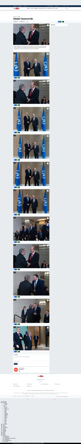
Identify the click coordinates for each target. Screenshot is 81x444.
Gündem (28, 8)
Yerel (5, 418)
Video (4, 425)
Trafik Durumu (6, 437)
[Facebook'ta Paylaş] (58, 21)
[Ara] (66, 8)
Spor (46, 8)
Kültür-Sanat (49, 8)
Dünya (43, 8)
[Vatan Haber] (16, 369)
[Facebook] (39, 381)
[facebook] (27, 399)
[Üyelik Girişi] (67, 6)
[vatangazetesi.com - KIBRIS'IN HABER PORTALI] (16, 8)
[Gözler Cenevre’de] (31, 34)
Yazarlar (4, 426)
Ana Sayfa (4, 401)
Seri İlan (4, 428)
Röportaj (5, 417)
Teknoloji (6, 413)
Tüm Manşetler (6, 439)
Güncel (19, 16)
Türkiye (40, 8)
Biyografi (4, 430)
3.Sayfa (32, 8)
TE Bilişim (61, 396)
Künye (56, 8)
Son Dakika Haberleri (7, 440)
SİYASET (5, 415)
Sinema (5, 416)
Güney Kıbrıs (36, 8)
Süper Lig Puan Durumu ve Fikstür (9, 438)
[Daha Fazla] (63, 21)
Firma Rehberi (5, 427)
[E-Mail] (19, 371)
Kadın (5, 412)
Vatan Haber (21, 369)
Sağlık (5, 411)
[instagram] (54, 399)
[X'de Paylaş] (60, 21)
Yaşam (54, 8)
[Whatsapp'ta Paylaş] (61, 21)
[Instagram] (41, 381)
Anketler (4, 431)
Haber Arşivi (6, 441)
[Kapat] (80, 443)
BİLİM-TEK (6, 414)
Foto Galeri (15, 16)
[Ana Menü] (67, 8)
